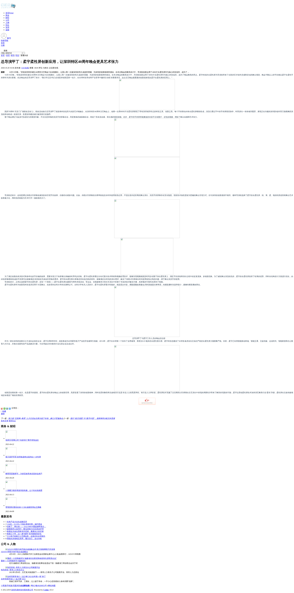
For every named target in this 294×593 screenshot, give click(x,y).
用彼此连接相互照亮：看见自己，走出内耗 (24, 539)
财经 (7, 18)
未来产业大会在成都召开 (17, 522)
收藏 (4, 411)
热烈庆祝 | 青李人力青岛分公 (12, 570)
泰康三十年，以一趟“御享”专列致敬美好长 (24, 534)
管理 (7, 27)
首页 (9, 13)
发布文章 (4, 421)
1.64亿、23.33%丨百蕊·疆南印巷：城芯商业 (24, 524)
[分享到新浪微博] (2, 409)
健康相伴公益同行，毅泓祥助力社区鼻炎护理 (25, 529)
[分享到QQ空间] (7, 409)
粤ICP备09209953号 (39, 586)
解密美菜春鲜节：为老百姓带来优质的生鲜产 (24, 474)
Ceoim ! (46, 590)
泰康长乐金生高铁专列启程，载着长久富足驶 (25, 531)
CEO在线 (25, 68)
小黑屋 (3, 586)
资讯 (12, 55)
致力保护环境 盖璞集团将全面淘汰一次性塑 (23, 457)
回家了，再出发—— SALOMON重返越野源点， (26, 527)
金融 (7, 30)
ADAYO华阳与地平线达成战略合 (14, 552)
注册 (3, 45)
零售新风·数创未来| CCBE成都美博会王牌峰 (23, 507)
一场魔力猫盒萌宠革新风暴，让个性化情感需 (24, 490)
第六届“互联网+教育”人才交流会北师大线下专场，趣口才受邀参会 (35, 418)
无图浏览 (16, 586)
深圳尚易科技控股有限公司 (22, 590)
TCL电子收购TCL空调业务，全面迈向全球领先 (26, 536)
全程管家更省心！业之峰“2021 (13, 579)
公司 (7, 20)
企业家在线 (25, 586)
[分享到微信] (5, 409)
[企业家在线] (8, 8)
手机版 (9, 586)
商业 (7, 15)
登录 (3, 43)
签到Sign (12, 421)
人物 (7, 23)
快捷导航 (4, 40)
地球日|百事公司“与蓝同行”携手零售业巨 (22, 440)
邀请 (3, 414)
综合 (7, 25)
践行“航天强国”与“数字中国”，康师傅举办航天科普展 (92, 418)
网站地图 (51, 586)
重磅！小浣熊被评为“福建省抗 (13, 561)
